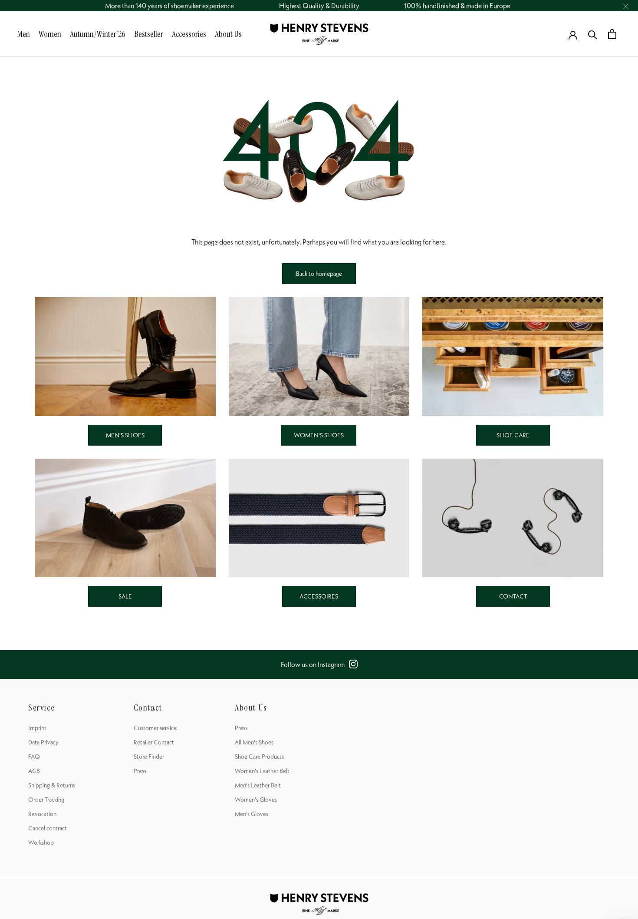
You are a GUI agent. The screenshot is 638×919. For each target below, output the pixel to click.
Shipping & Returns (51, 785)
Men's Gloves (251, 814)
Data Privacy (43, 742)
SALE (125, 596)
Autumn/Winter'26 (97, 34)
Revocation (42, 814)
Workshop (41, 842)
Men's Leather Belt (258, 785)
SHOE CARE (513, 435)
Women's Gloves (256, 799)
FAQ (34, 756)
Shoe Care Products (259, 756)
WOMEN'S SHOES (319, 435)
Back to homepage (319, 274)
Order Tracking (46, 799)
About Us (228, 34)
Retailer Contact (154, 742)
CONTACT (513, 596)
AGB (34, 771)
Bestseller (148, 34)
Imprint (37, 728)
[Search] (592, 34)
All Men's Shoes (254, 742)
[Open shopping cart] (612, 34)
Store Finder (149, 756)
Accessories (189, 34)
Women (50, 34)
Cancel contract (47, 828)
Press (140, 771)
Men (23, 34)
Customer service (155, 728)
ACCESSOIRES (318, 596)
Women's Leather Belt (262, 771)
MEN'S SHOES (125, 435)
